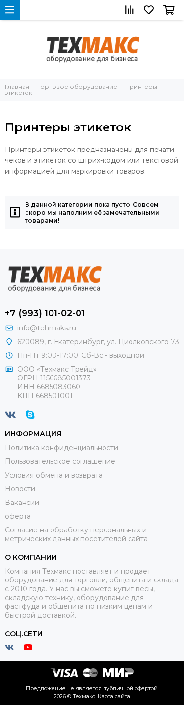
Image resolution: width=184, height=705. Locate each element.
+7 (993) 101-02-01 (45, 313)
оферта (18, 516)
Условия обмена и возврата (54, 475)
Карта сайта (114, 696)
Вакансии (22, 502)
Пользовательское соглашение (60, 461)
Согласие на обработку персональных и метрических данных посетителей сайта (76, 534)
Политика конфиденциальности (61, 447)
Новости (20, 488)
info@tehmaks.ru (46, 328)
